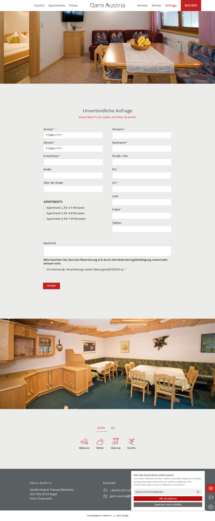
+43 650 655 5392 (121, 490)
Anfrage (171, 5)
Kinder (48, 169)
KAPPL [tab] (101, 428)
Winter (156, 5)
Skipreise (116, 448)
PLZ (114, 169)
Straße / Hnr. (120, 156)
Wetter (100, 448)
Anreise (142, 5)
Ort (115, 182)
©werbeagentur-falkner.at (99, 515)
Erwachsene (52, 156)
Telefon (116, 223)
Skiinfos (131, 448)
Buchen (191, 5)
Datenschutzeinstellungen (149, 491)
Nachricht (50, 243)
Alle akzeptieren (168, 498)
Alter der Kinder (53, 182)
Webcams (84, 448)
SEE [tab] (113, 428)
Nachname (119, 142)
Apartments (56, 5)
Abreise (49, 142)
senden (51, 285)
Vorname (118, 129)
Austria (39, 5)
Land (115, 196)
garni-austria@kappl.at (125, 496)
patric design (122, 515)
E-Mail (116, 209)
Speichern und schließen (168, 504)
